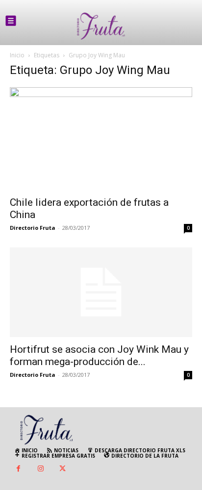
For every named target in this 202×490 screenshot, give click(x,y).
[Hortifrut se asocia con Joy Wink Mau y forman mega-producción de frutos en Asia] (101, 292)
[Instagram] (40, 469)
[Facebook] (18, 469)
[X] (62, 469)
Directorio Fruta (32, 227)
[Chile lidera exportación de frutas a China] (101, 138)
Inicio (17, 55)
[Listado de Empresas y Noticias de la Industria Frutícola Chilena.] (101, 26)
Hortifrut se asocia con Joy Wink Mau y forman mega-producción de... (99, 355)
